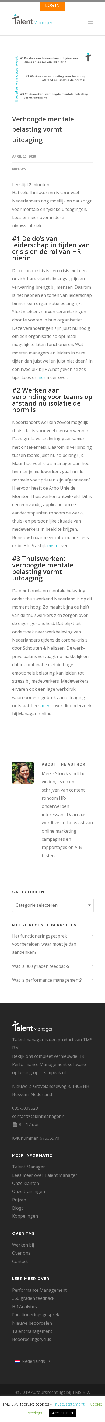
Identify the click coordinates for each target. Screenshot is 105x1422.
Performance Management (39, 1290)
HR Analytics (24, 1307)
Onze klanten (25, 1183)
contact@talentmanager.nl (38, 1116)
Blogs (18, 1208)
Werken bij (23, 1245)
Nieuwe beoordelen (32, 1323)
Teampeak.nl (53, 1072)
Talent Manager (28, 1167)
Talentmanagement (32, 1331)
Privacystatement (69, 1404)
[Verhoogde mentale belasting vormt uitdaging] (52, 79)
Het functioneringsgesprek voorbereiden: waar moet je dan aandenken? (44, 944)
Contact (20, 1261)
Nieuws (19, 168)
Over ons (21, 1253)
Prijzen (19, 1200)
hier (41, 377)
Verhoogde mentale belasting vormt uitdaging (43, 129)
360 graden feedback (33, 1298)
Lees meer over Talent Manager (44, 1175)
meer (52, 546)
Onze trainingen (28, 1191)
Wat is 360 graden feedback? (41, 966)
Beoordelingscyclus (31, 1339)
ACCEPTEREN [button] (62, 1413)
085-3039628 (25, 1108)
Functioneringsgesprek (35, 1315)
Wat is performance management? (47, 980)
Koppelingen (25, 1216)
